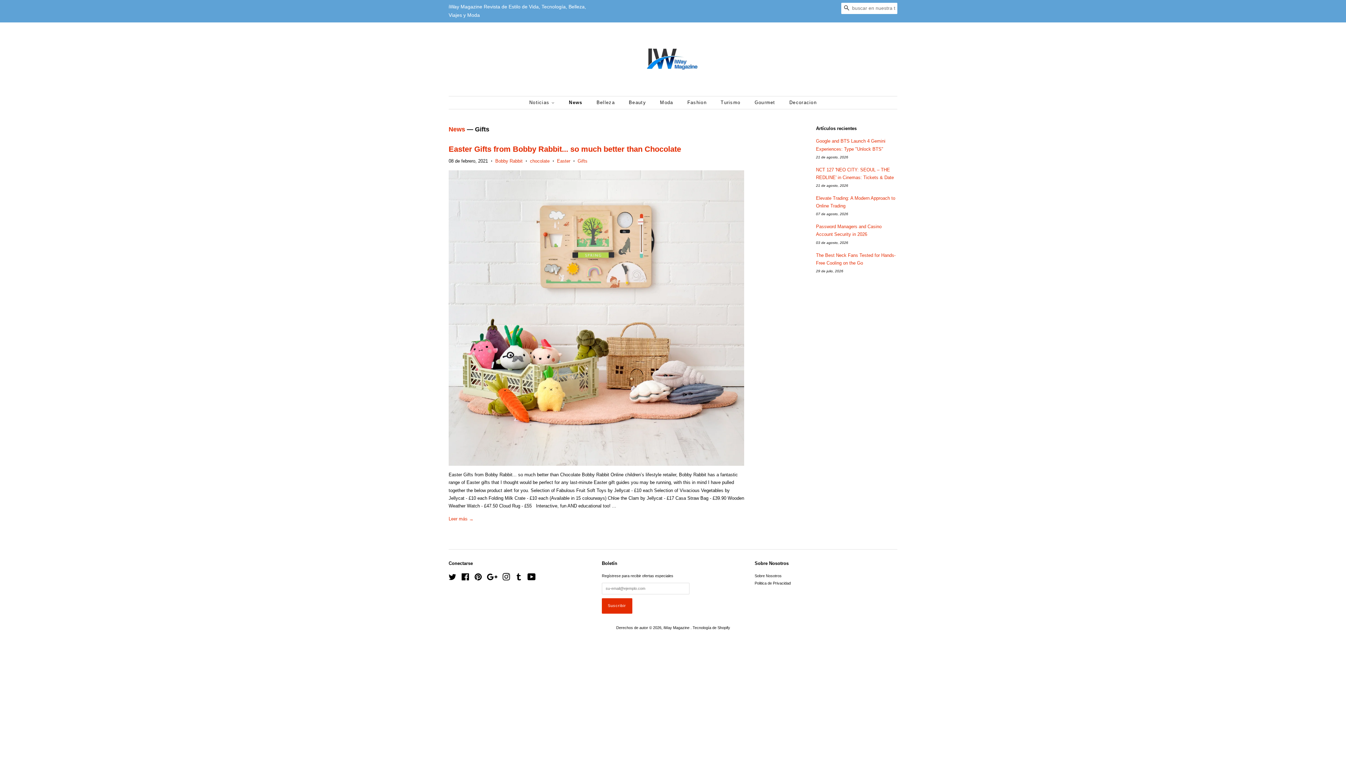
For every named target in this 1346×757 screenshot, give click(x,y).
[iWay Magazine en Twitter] (452, 579)
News (575, 102)
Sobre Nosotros (768, 576)
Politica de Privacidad (773, 583)
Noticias (540, 102)
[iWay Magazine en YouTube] (532, 579)
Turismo (730, 102)
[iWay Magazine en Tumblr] (519, 579)
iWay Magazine (677, 628)
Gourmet (765, 102)
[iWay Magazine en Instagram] (506, 579)
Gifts (582, 161)
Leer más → (461, 518)
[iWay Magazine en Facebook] (465, 579)
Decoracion (803, 102)
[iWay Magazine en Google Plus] (492, 579)
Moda (666, 102)
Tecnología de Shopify (711, 628)
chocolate (540, 161)
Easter (563, 161)
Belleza (606, 102)
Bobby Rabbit (509, 161)
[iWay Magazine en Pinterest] (478, 579)
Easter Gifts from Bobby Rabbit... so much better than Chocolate (565, 149)
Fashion (697, 102)
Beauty (637, 102)
